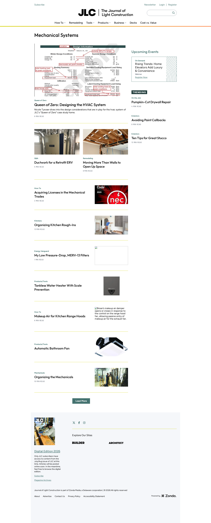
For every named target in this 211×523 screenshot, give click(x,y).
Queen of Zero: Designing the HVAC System (70, 104)
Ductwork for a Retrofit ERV (53, 162)
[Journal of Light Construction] (105, 13)
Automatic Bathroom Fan (51, 348)
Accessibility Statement (94, 496)
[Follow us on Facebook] (79, 422)
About (37, 496)
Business (119, 22)
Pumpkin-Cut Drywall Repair (151, 102)
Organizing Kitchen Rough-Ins (55, 225)
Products (103, 22)
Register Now (141, 77)
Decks (133, 22)
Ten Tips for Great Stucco (149, 138)
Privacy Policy (74, 496)
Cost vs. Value (148, 22)
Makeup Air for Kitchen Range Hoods (59, 316)
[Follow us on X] (74, 422)
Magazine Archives (42, 480)
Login (162, 4)
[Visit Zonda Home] (164, 496)
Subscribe (39, 4)
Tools (89, 22)
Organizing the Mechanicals (53, 377)
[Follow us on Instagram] (84, 422)
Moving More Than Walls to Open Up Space (102, 164)
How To (59, 22)
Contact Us (60, 496)
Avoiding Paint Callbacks (148, 120)
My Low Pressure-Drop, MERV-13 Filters (61, 255)
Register (172, 4)
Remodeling (76, 22)
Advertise (47, 496)
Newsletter (150, 4)
